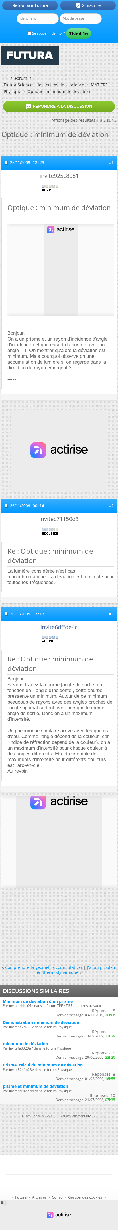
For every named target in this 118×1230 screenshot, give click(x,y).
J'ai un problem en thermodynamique (76, 970)
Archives (39, 1197)
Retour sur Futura (30, 5)
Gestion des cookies (85, 1197)
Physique (12, 91)
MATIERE (99, 85)
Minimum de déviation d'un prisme (38, 1001)
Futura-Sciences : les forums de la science (44, 85)
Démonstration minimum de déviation (41, 1022)
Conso (57, 1197)
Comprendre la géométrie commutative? (43, 967)
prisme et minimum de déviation (35, 1086)
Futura (21, 1197)
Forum (21, 78)
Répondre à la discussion (59, 106)
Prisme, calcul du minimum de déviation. (43, 1065)
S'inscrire (88, 6)
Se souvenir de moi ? (48, 33)
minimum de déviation (25, 1043)
